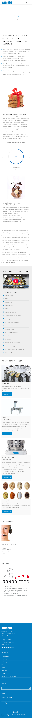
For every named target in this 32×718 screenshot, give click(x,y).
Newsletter (4, 700)
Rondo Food (8, 586)
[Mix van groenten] (16, 373)
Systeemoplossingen (6, 661)
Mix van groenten (6, 383)
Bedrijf (3, 667)
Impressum (4, 679)
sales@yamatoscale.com (7, 642)
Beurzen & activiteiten (6, 697)
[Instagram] (11, 647)
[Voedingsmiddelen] (16, 490)
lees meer (6, 394)
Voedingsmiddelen (7, 501)
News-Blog (4, 703)
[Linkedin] (9, 647)
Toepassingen (16, 19)
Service (3, 664)
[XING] (13, 647)
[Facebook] (2, 647)
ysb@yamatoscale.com (6, 553)
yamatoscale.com (5, 644)
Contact (3, 673)
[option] (16, 157)
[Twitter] (5, 647)
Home (10, 19)
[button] (2, 157)
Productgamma (5, 656)
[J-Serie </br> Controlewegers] (16, 407)
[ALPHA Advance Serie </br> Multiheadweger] (16, 447)
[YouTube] (7, 647)
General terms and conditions (8, 676)
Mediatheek (4, 670)
